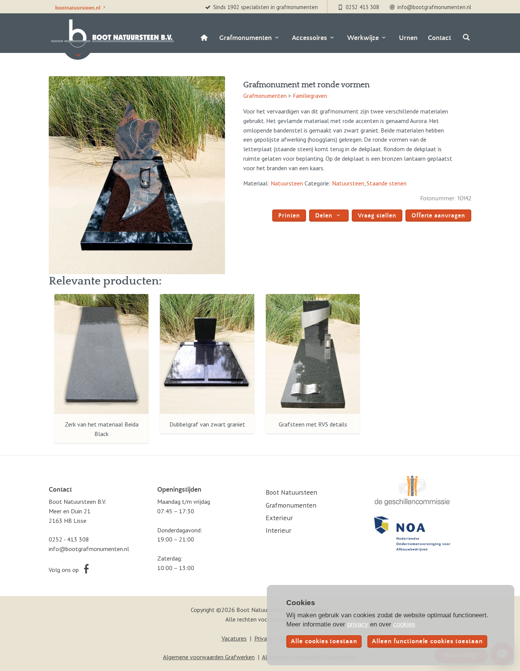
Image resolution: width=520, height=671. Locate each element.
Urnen (408, 38)
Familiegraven (310, 95)
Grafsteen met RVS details (313, 424)
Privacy (263, 638)
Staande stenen (387, 183)
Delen (324, 215)
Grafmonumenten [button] (245, 38)
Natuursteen (287, 183)
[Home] (204, 38)
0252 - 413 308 (69, 539)
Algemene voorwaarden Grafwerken (209, 657)
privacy (357, 624)
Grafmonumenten (265, 95)
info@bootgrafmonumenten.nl (89, 549)
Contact (439, 38)
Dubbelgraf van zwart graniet (207, 424)
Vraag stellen (377, 215)
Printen (289, 215)
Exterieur (279, 517)
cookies (404, 624)
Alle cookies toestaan (324, 641)
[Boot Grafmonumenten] (111, 33)
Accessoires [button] (309, 38)
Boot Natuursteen (291, 492)
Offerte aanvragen (438, 215)
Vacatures (234, 638)
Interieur (278, 530)
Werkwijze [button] (363, 38)
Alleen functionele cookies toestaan (427, 641)
